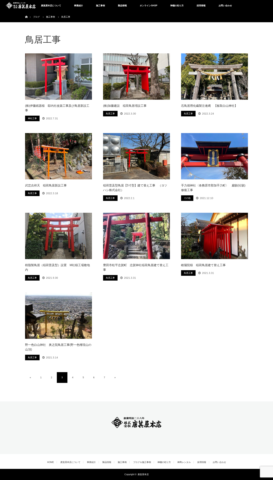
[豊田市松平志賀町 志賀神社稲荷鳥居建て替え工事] (136, 236)
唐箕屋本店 (143, 474)
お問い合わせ (225, 5)
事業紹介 (78, 5)
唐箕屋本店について (51, 5)
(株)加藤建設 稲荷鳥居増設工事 (125, 105)
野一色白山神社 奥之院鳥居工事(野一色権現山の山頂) (58, 347)
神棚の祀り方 (177, 5)
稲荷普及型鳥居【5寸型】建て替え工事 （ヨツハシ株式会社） (135, 188)
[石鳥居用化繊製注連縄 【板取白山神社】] (214, 76)
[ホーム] (26, 12)
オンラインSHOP (148, 5)
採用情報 (201, 5)
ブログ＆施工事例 (142, 462)
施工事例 (100, 5)
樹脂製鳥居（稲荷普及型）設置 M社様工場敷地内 (57, 268)
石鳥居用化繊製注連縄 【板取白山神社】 (209, 105)
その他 (187, 198)
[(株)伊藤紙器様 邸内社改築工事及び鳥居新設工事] (58, 76)
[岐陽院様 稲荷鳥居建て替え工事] (214, 236)
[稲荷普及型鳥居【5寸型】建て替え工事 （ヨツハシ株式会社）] (136, 156)
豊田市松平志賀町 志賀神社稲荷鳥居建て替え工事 (135, 268)
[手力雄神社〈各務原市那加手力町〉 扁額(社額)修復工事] (214, 156)
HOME (50, 462)
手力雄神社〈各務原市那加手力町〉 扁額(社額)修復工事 (213, 188)
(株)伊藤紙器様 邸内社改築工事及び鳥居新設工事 (57, 108)
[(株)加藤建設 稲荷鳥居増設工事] (136, 76)
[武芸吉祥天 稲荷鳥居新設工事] (58, 156)
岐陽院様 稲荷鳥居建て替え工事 (203, 265)
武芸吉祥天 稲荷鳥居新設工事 (46, 185)
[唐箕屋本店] (136, 429)
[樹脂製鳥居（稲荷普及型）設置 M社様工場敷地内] (58, 236)
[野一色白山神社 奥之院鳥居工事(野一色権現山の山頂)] (58, 315)
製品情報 (122, 5)
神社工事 (32, 118)
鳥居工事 (110, 113)
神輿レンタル (184, 462)
